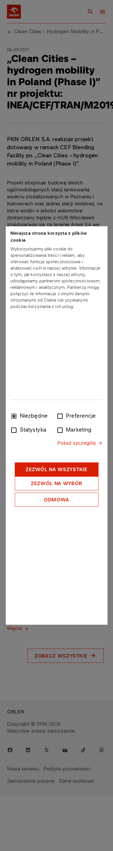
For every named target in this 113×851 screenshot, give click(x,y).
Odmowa (56, 500)
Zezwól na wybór (56, 483)
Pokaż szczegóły (76, 443)
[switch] (61, 415)
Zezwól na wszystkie (56, 469)
